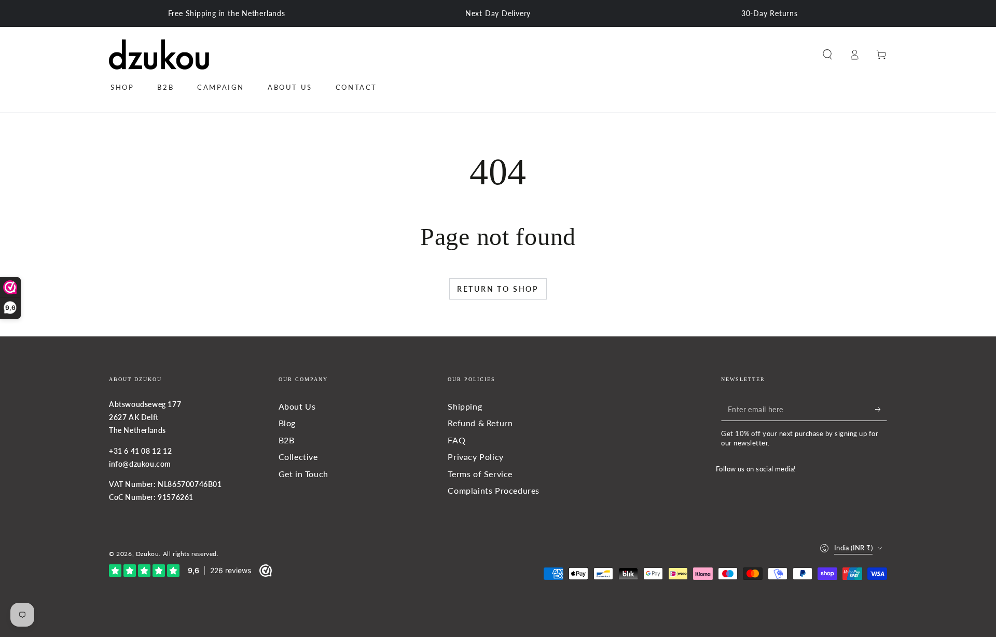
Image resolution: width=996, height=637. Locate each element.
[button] (827, 54)
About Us (297, 406)
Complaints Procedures (494, 490)
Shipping (465, 406)
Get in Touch (303, 474)
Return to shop (498, 288)
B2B (287, 440)
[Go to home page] (159, 54)
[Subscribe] (881, 409)
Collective (298, 457)
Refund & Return (480, 423)
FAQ (456, 440)
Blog (287, 423)
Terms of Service (480, 474)
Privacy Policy (475, 457)
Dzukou (147, 554)
